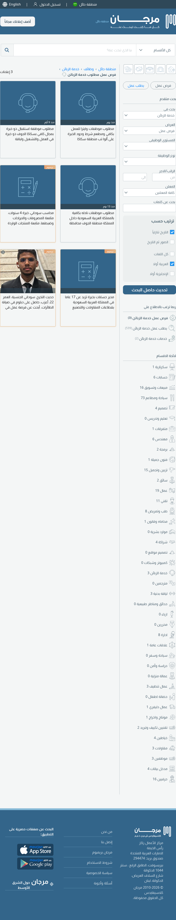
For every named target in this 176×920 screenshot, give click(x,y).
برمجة (162, 449)
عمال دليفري (156, 706)
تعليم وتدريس (156, 418)
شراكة (161, 542)
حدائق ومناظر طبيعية (150, 603)
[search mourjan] (7, 50)
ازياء (163, 614)
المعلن (170, 186)
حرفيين (160, 779)
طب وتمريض (156, 511)
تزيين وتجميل (155, 470)
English (15, 4)
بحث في (169, 109)
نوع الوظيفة (166, 155)
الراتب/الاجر (167, 171)
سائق (162, 480)
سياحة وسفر (156, 655)
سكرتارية (159, 366)
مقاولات (159, 748)
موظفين (159, 758)
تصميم (161, 408)
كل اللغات (161, 254)
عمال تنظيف (157, 686)
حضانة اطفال (156, 696)
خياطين (160, 737)
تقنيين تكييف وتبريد (152, 727)
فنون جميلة (157, 459)
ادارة (162, 634)
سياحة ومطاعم (154, 397)
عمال (161, 490)
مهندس (159, 439)
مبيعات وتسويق (153, 387)
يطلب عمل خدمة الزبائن (146, 328)
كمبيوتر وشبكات (154, 562)
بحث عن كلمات (164, 201)
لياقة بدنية (158, 593)
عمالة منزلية (157, 676)
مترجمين (159, 583)
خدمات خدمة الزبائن (151, 338)
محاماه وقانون (155, 521)
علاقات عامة (157, 645)
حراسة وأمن (157, 665)
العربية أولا (160, 264)
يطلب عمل (136, 85)
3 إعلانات (6, 71)
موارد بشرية (157, 531)
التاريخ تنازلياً (160, 232)
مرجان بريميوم (102, 852)
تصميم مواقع (156, 552)
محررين (160, 624)
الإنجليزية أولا (159, 274)
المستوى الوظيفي (162, 140)
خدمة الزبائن (157, 573)
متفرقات (159, 428)
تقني (161, 500)
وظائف (89, 69)
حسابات (160, 377)
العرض (170, 124)
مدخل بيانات (157, 768)
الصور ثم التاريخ (157, 242)
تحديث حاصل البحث (150, 290)
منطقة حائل (88, 4)
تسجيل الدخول (50, 4)
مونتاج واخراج (156, 717)
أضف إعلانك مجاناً (18, 21)
